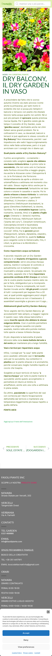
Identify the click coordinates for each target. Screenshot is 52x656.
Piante (25, 74)
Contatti (37, 653)
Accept (26, 633)
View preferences (26, 647)
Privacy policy (28, 653)
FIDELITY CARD (29, 482)
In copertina (15, 74)
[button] (48, 612)
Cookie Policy (17, 653)
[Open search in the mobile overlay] (32, 3)
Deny (26, 640)
